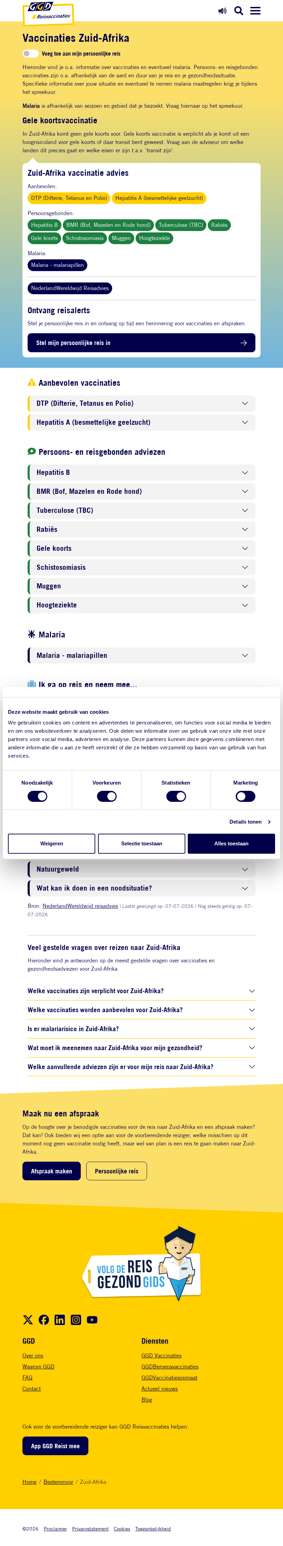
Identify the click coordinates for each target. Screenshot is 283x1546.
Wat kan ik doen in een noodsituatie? (94, 888)
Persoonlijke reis (116, 1171)
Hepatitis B (44, 225)
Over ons (32, 1355)
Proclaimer (55, 1528)
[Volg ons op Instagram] (75, 1320)
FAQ (27, 1377)
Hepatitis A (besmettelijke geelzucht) (159, 198)
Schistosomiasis (85, 238)
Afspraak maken (51, 1171)
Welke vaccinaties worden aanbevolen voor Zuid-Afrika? (105, 1010)
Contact (31, 1388)
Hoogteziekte (154, 238)
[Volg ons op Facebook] (44, 1320)
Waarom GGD (38, 1366)
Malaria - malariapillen (57, 265)
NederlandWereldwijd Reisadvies (70, 288)
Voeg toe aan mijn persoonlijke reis (81, 53)
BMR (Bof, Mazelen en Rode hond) (108, 225)
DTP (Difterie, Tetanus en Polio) (69, 198)
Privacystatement (90, 1528)
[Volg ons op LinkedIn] (59, 1320)
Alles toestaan (231, 843)
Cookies (122, 1528)
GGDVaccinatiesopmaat (169, 1377)
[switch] (107, 796)
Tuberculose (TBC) (181, 225)
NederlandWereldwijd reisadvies (80, 906)
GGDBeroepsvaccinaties (170, 1366)
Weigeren (51, 843)
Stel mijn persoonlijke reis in (73, 342)
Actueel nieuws (160, 1388)
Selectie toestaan (141, 843)
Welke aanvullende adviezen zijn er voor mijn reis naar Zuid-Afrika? (120, 1066)
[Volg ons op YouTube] (92, 1320)
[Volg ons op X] (27, 1320)
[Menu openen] (255, 10)
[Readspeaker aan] (222, 10)
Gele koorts (44, 238)
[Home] (48, 14)
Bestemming (58, 1482)
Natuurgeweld (58, 869)
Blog (147, 1399)
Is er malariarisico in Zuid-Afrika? (73, 1029)
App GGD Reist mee (55, 1446)
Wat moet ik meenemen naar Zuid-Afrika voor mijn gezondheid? (115, 1048)
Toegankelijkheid (153, 1528)
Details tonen (246, 822)
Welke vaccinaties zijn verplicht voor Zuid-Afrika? (96, 991)
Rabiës (219, 225)
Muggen (121, 238)
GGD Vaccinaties (162, 1355)
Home (29, 1482)
